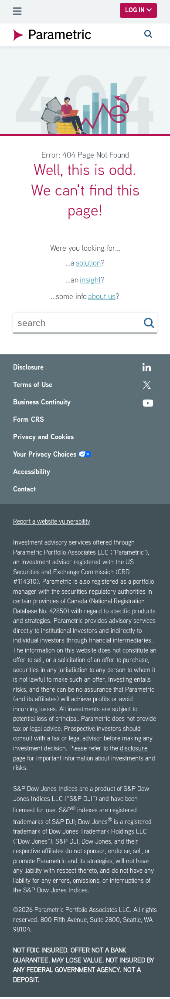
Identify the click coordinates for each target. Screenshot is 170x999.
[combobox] (69, 323)
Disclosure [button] (28, 368)
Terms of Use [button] (32, 385)
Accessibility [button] (31, 472)
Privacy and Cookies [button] (43, 437)
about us (102, 297)
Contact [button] (24, 490)
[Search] (148, 35)
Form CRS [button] (28, 420)
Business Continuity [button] (42, 403)
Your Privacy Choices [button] (45, 455)
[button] (149, 323)
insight (90, 280)
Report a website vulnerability (51, 522)
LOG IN (135, 10)
